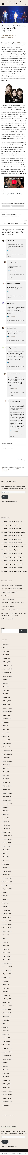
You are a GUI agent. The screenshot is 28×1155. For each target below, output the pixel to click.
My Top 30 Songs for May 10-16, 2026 (12, 550)
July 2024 (5, 726)
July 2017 (5, 1023)
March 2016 (6, 1080)
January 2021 (6, 874)
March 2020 (6, 910)
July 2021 (5, 853)
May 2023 (6, 775)
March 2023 (6, 782)
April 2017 (6, 1034)
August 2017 (6, 1020)
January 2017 (6, 1045)
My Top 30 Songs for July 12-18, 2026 (11, 525)
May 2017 (6, 1030)
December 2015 (7, 1091)
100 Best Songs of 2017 (7, 619)
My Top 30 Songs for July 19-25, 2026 (11, 521)
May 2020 (6, 903)
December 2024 (7, 708)
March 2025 (6, 697)
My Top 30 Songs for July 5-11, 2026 (11, 528)
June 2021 (6, 857)
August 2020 (6, 892)
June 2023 (6, 772)
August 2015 (6, 1105)
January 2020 (6, 917)
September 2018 (7, 974)
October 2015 (7, 1098)
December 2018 (7, 963)
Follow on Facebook (7, 1115)
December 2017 (7, 1006)
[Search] (24, 4)
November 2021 (7, 839)
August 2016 (6, 1062)
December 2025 (7, 665)
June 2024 (6, 729)
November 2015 (7, 1094)
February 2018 (7, 999)
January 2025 (6, 704)
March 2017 (6, 1038)
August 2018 (6, 977)
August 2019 (6, 935)
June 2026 (6, 647)
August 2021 (6, 850)
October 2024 (7, 715)
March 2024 (6, 740)
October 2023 (7, 757)
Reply (9, 256)
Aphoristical (10, 241)
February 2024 (7, 743)
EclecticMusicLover (7, 37)
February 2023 (7, 786)
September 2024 (7, 718)
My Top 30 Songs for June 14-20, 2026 (12, 539)
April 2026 (6, 655)
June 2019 (6, 942)
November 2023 (7, 754)
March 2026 (6, 658)
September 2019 (7, 931)
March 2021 (6, 867)
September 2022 (7, 803)
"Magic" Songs (5, 596)
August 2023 (6, 764)
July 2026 (5, 644)
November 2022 (7, 796)
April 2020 (6, 906)
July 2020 (5, 896)
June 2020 (6, 899)
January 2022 (6, 832)
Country (4, 203)
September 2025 (7, 676)
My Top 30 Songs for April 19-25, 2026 (12, 560)
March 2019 (6, 952)
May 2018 (6, 988)
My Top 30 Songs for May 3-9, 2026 (11, 553)
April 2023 (6, 779)
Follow (5, 497)
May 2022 (6, 818)
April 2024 (6, 736)
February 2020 (7, 913)
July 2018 (5, 981)
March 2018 (6, 995)
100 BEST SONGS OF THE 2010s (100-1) (12, 603)
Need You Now (6, 205)
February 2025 (7, 701)
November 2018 (7, 967)
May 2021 (6, 860)
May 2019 (6, 945)
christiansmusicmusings (13, 283)
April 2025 (6, 694)
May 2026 (6, 651)
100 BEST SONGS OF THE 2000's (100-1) (12, 585)
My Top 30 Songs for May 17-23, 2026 (12, 546)
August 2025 (6, 679)
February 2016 (7, 1084)
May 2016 (6, 1073)
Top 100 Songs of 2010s (18, 205)
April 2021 (6, 864)
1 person (13, 250)
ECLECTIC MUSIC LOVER (14, 3)
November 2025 (7, 669)
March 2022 (6, 825)
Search (3, 628)
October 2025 (7, 672)
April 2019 (6, 949)
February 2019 (7, 956)
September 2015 (7, 1101)
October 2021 (7, 843)
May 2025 (6, 690)
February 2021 (7, 871)
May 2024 (6, 733)
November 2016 (7, 1052)
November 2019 (7, 924)
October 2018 (7, 970)
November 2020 (7, 882)
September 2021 (7, 846)
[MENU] (2, 4)
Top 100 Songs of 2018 (7, 606)
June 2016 (6, 1069)
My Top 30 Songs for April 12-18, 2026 (12, 564)
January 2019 (6, 960)
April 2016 (6, 1077)
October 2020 (7, 885)
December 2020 (7, 878)
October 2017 (7, 1013)
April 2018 (6, 991)
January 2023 (6, 789)
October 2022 (7, 800)
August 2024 (6, 722)
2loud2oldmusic (11, 328)
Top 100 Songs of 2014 (7, 599)
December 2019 (7, 921)
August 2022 (6, 807)
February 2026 (7, 662)
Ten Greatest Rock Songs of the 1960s (11, 588)
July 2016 (5, 1066)
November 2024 (7, 711)
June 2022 (6, 814)
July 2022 (5, 811)
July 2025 (5, 683)
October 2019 (7, 928)
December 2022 (7, 793)
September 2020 (7, 889)
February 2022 (7, 828)
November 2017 (7, 1009)
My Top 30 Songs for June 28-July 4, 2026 (13, 532)
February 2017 (7, 1041)
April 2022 (6, 821)
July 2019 (5, 938)
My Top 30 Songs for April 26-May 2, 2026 (13, 557)
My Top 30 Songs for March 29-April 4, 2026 (14, 571)
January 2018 (6, 1002)
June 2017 (6, 1027)
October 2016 (7, 1055)
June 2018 (6, 984)
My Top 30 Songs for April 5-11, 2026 (11, 567)
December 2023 (7, 750)
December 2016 (7, 1048)
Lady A (11, 203)
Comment (21, 459)
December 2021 (7, 835)
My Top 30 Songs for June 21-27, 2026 (12, 535)
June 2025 (6, 686)
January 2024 (6, 747)
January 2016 (6, 1087)
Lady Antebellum (19, 203)
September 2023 (7, 761)
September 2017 (7, 1016)
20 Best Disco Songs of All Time (9, 610)
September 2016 (7, 1059)
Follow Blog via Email (9, 481)
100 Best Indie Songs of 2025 (9, 592)
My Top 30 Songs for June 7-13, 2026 (11, 542)
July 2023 (5, 768)
